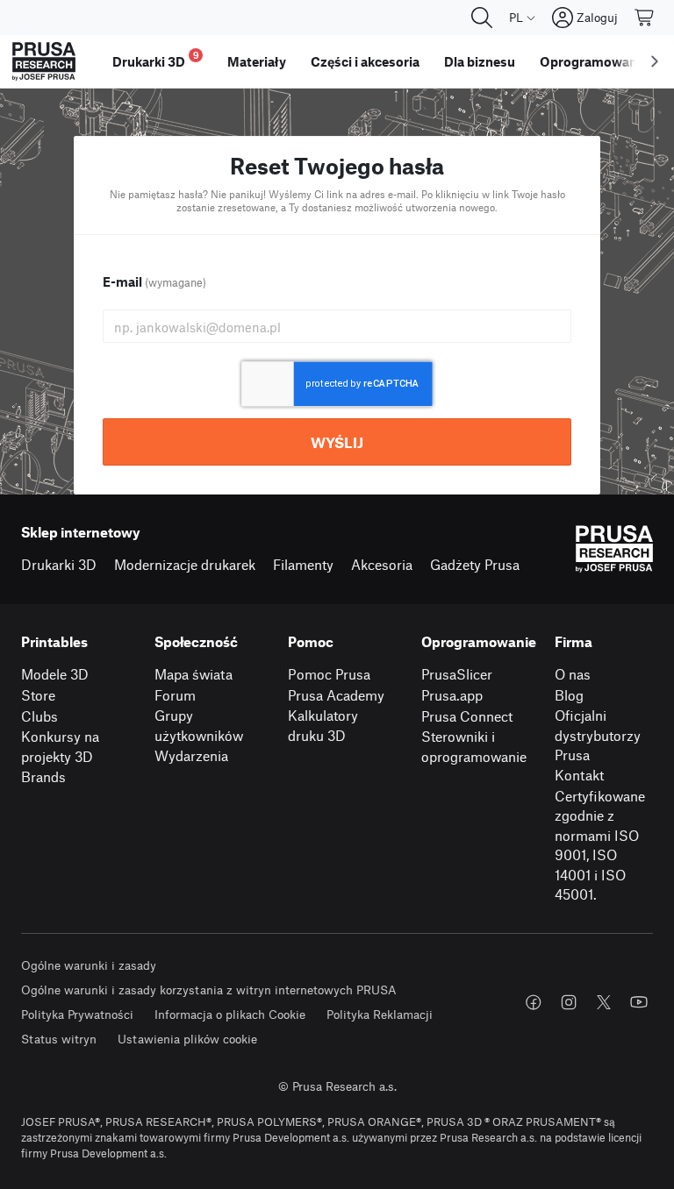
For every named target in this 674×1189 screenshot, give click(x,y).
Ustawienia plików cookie (187, 1038)
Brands (43, 776)
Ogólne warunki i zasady (88, 965)
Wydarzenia (191, 755)
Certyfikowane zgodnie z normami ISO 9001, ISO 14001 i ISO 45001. (600, 845)
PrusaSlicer (456, 674)
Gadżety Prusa (475, 564)
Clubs (39, 716)
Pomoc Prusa (329, 674)
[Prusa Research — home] (44, 61)
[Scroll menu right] (654, 61)
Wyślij (337, 442)
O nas (573, 674)
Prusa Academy (336, 695)
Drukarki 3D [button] (155, 59)
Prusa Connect (467, 716)
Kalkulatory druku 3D (323, 725)
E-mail (154, 281)
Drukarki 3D (59, 564)
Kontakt (579, 774)
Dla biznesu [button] (479, 61)
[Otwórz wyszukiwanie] (481, 17)
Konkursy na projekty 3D (60, 746)
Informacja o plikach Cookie (229, 1014)
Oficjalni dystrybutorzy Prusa (598, 735)
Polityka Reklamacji (379, 1014)
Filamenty (303, 564)
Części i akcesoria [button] (365, 61)
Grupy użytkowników (198, 725)
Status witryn (59, 1038)
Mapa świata (193, 674)
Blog (569, 695)
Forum (175, 695)
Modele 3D (55, 674)
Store (38, 695)
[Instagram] (569, 1002)
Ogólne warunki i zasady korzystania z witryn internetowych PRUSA (209, 989)
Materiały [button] (256, 61)
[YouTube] (639, 1002)
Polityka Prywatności (77, 1014)
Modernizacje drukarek (184, 564)
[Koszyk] (645, 17)
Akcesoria (381, 564)
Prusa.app (452, 695)
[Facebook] (534, 1002)
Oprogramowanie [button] (594, 61)
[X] (604, 1002)
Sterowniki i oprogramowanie (474, 746)
